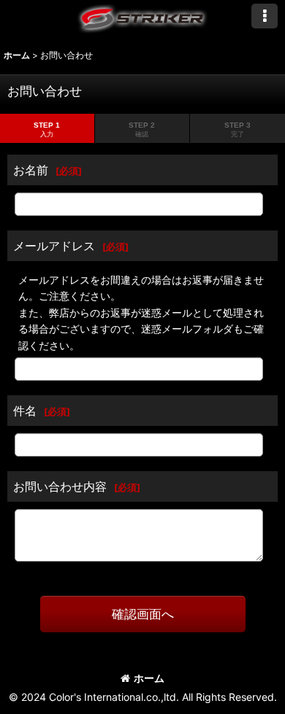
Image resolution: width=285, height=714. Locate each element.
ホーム (149, 678)
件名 (25, 410)
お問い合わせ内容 (60, 486)
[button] (264, 16)
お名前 (30, 170)
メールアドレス (54, 245)
